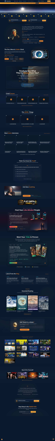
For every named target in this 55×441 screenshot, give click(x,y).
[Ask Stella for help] (2, 439)
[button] (39, 53)
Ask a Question (27, 195)
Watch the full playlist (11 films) (27, 126)
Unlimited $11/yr (36, 195)
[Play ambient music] (40, 1)
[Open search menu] (38, 1)
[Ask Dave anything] (53, 439)
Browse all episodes (47, 133)
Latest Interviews (4, 13)
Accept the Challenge (25, 329)
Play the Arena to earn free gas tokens (36, 196)
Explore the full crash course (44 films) (27, 105)
